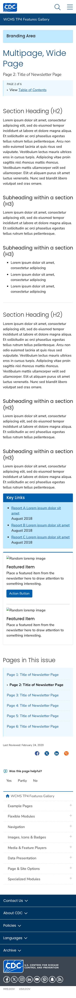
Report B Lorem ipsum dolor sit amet (40, 525)
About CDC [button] (13, 912)
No (35, 780)
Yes (8, 780)
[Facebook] (6, 979)
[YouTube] (37, 979)
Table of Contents (33, 90)
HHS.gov (9, 989)
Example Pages (20, 806)
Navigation (16, 827)
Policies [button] (10, 925)
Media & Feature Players (27, 847)
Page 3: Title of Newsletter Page (33, 695)
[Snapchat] (52, 979)
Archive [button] (10, 950)
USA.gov (24, 989)
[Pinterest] (44, 979)
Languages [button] (13, 937)
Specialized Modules (24, 879)
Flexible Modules (21, 816)
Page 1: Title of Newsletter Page (33, 674)
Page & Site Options (24, 868)
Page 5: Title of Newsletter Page (33, 716)
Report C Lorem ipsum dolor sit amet (40, 537)
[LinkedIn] (29, 979)
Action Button (19, 593)
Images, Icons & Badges (27, 837)
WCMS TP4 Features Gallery (26, 19)
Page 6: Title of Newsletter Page (33, 726)
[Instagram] (22, 979)
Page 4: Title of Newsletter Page (33, 705)
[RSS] (60, 979)
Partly (22, 780)
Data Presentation (22, 858)
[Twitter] (14, 979)
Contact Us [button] (13, 900)
